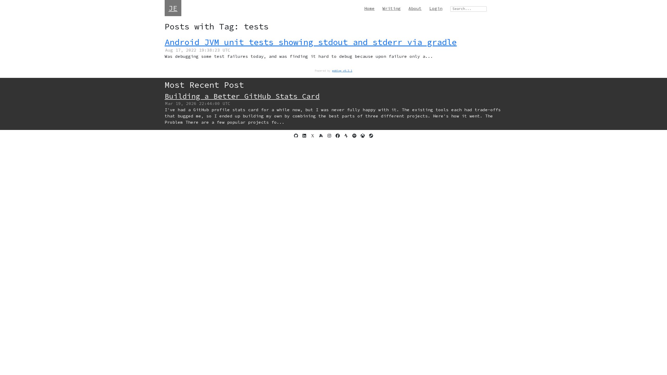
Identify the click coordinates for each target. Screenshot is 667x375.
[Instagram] (329, 135)
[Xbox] (362, 135)
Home (369, 8)
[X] (312, 135)
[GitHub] (296, 135)
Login (435, 8)
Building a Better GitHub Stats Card (242, 96)
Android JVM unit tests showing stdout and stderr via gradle (311, 42)
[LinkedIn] (304, 135)
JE (173, 8)
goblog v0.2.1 (342, 70)
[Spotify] (354, 135)
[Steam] (371, 135)
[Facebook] (337, 135)
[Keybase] (321, 135)
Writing (391, 8)
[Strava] (346, 135)
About (415, 8)
